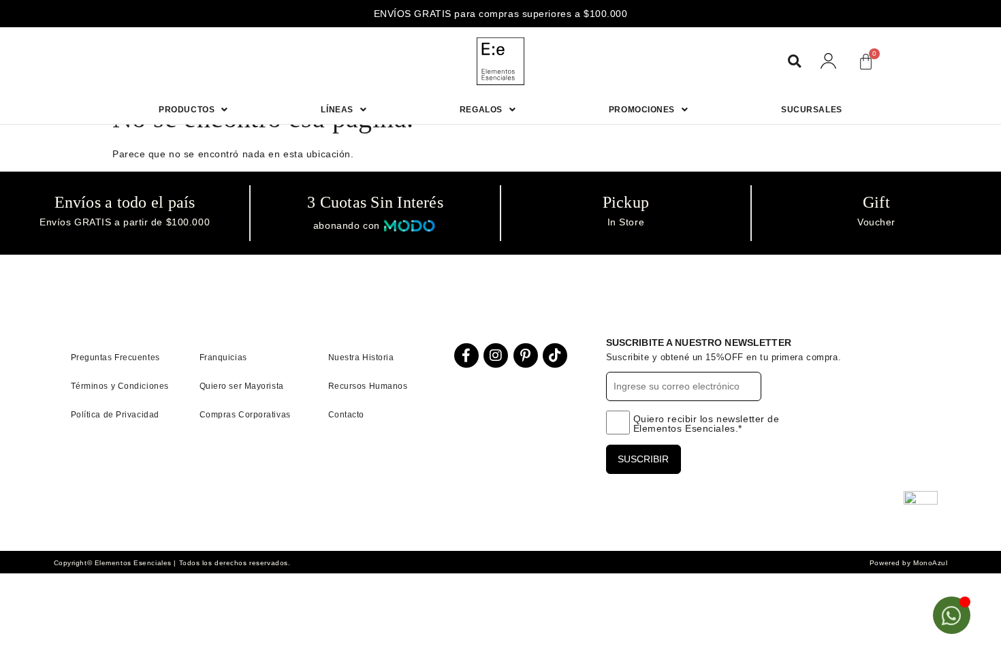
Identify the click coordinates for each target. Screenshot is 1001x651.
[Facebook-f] (466, 355)
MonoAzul (930, 563)
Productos (186, 109)
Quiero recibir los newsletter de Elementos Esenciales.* (706, 424)
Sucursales (811, 109)
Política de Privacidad (115, 414)
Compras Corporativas (245, 414)
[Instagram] (495, 355)
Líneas (337, 109)
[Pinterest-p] (525, 355)
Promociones (642, 109)
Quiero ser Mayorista (242, 386)
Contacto (346, 414)
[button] (794, 62)
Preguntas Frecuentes (115, 357)
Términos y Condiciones (120, 386)
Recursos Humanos (368, 386)
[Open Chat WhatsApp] (951, 615)
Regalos (481, 109)
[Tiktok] (555, 355)
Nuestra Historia (361, 357)
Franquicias (223, 357)
